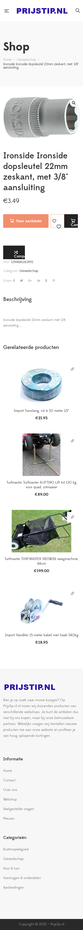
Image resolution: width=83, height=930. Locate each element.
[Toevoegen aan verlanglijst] (57, 221)
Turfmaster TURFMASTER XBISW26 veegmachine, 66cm (42, 561)
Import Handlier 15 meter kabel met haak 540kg (41, 635)
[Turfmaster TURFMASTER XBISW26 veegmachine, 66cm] (41, 531)
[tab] (41, 299)
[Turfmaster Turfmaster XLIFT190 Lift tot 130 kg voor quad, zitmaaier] (41, 454)
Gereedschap (28, 271)
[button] (74, 103)
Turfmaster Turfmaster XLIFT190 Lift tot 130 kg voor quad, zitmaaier (41, 485)
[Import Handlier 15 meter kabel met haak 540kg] (41, 607)
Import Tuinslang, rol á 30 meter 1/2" (41, 410)
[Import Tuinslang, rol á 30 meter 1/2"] (41, 383)
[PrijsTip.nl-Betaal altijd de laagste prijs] (42, 10)
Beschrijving (17, 299)
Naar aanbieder (29, 221)
